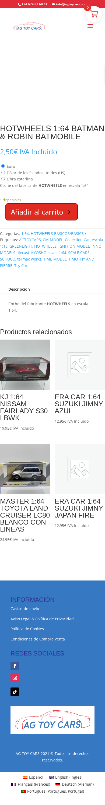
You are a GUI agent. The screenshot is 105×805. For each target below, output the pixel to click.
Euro (11, 166)
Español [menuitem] (36, 777)
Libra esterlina (20, 178)
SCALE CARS (79, 252)
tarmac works (29, 259)
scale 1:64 (57, 252)
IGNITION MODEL (74, 246)
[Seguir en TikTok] (14, 692)
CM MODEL (53, 239)
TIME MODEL (54, 259)
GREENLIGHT (20, 246)
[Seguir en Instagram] (14, 678)
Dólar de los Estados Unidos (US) (36, 172)
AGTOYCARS (30, 239)
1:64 (25, 233)
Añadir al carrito (37, 212)
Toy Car (20, 265)
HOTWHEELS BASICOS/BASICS (57, 233)
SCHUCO (7, 259)
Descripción (19, 289)
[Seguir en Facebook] (14, 666)
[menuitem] (33, 777)
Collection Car (77, 239)
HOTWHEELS (45, 246)
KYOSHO (39, 252)
